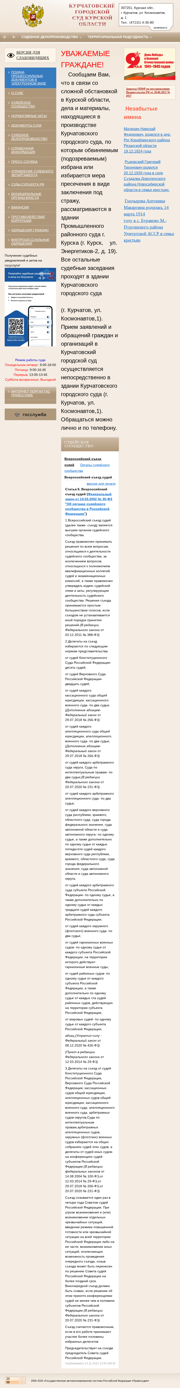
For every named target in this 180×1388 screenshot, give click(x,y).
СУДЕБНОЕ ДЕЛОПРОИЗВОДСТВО (29, 137)
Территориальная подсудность (118, 37)
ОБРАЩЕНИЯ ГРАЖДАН (30, 230)
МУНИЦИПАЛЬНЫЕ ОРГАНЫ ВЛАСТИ (26, 196)
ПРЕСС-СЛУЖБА (24, 162)
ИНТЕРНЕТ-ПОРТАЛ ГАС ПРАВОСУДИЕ (30, 393)
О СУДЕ (17, 93)
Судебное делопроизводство (50, 37)
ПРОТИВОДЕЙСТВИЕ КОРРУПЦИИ (28, 218)
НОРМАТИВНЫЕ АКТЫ (29, 116)
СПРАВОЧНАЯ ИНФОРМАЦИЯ (23, 150)
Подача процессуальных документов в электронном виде (28, 77)
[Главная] (4, 37)
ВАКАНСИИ (20, 207)
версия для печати (101, 483)
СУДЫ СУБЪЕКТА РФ (27, 184)
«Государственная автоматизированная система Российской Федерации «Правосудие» (96, 1380)
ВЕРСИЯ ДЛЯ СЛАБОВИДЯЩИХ (32, 55)
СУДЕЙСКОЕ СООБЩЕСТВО (23, 104)
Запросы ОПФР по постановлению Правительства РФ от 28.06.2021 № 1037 (148, 92)
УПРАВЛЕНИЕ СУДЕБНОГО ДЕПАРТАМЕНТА (32, 173)
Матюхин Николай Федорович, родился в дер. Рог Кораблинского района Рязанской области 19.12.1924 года (147, 140)
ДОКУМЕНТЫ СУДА (26, 125)
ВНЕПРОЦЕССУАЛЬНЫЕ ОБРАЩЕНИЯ (30, 241)
